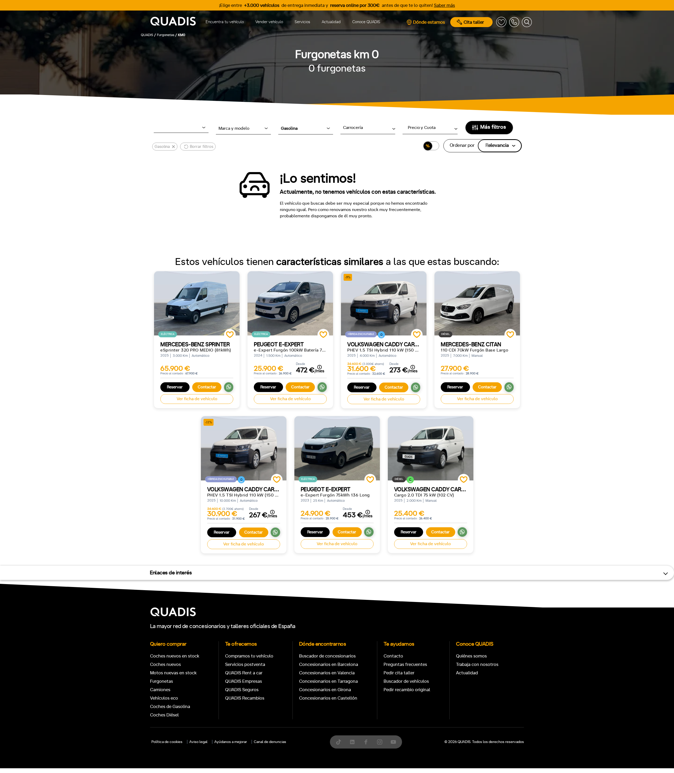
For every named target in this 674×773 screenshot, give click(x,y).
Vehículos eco (164, 698)
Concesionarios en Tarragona (328, 681)
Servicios (302, 22)
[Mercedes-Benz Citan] (477, 303)
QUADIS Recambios (244, 698)
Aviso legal (198, 742)
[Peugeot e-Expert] (290, 303)
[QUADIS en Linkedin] (352, 742)
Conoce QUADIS (366, 22)
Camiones (160, 689)
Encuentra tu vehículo (225, 22)
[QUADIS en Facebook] (366, 742)
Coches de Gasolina (170, 706)
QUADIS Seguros (242, 689)
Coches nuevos (165, 664)
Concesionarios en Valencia (327, 673)
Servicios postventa (245, 664)
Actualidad (331, 22)
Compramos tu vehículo (249, 656)
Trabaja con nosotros (477, 664)
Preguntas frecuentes (405, 664)
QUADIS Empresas (243, 681)
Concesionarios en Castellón (328, 698)
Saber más (444, 5)
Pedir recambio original (407, 689)
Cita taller (474, 22)
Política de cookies (166, 742)
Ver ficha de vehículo (197, 399)
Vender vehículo (269, 22)
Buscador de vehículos (406, 681)
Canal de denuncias (270, 742)
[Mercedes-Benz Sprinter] (197, 303)
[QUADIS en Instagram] (379, 742)
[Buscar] (527, 22)
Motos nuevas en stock (173, 673)
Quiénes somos (471, 656)
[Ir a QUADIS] (173, 22)
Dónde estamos (429, 22)
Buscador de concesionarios (327, 656)
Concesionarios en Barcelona (328, 664)
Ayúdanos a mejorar (230, 742)
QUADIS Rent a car (243, 673)
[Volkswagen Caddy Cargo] (430, 448)
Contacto (393, 656)
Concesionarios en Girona (325, 689)
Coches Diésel (164, 715)
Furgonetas (161, 681)
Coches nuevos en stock (174, 656)
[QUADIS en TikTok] (338, 742)
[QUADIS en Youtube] (393, 742)
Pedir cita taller (399, 673)
